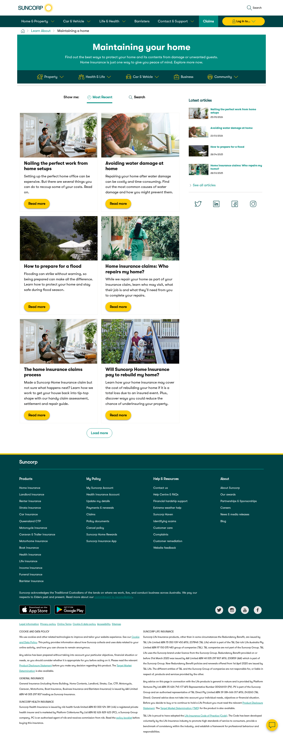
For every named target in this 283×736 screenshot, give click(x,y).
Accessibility (104, 624)
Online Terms (64, 624)
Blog (223, 521)
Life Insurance (28, 561)
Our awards (228, 494)
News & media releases (234, 514)
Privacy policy (48, 624)
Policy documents (97, 521)
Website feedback (164, 547)
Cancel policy (95, 527)
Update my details (98, 501)
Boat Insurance (29, 547)
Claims (90, 514)
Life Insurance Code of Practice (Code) (206, 715)
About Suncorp (230, 487)
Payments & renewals (100, 507)
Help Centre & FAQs (165, 494)
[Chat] (272, 725)
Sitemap (116, 624)
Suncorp (28, 462)
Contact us (160, 487)
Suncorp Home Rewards (101, 534)
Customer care (163, 527)
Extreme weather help (167, 507)
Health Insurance (30, 554)
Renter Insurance (30, 501)
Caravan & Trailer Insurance (37, 534)
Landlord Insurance (31, 494)
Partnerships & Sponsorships (238, 501)
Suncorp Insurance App (101, 541)
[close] (277, 683)
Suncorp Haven (163, 514)
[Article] (59, 162)
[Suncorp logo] (35, 7)
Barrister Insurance (31, 581)
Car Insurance (28, 514)
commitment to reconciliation (113, 597)
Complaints (160, 534)
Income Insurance (30, 567)
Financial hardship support (170, 501)
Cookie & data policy (84, 624)
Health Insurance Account (103, 494)
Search (139, 97)
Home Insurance (29, 487)
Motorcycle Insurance (33, 527)
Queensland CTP (30, 521)
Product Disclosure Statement (35, 665)
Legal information (29, 624)
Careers (225, 507)
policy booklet (124, 717)
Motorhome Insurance (33, 541)
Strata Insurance (30, 507)
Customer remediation (167, 541)
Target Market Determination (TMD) (179, 708)
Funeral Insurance (30, 574)
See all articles (204, 185)
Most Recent (102, 97)
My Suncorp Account (99, 487)
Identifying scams (164, 521)
